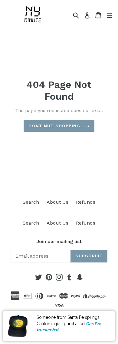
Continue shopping (54, 125)
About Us (57, 202)
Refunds (85, 202)
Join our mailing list (59, 241)
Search (31, 202)
